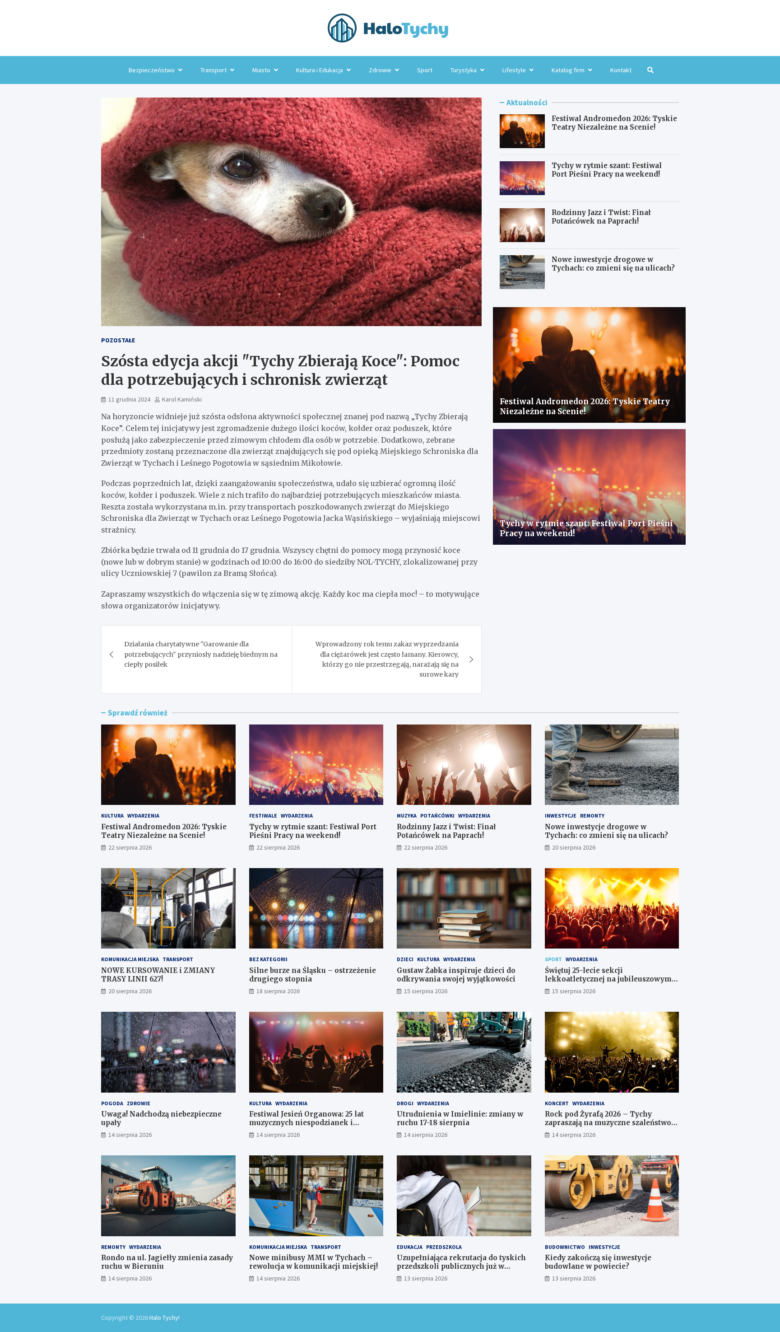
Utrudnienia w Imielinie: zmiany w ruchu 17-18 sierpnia (460, 1118)
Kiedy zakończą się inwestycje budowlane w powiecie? (598, 1262)
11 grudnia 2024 (129, 399)
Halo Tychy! (164, 1317)
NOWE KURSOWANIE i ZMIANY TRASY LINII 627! (158, 975)
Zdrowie (380, 70)
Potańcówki (437, 815)
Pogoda (112, 1103)
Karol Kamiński (182, 399)
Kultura (112, 815)
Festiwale (263, 815)
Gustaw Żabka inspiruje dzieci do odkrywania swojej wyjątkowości (456, 975)
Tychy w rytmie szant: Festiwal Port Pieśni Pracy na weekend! (607, 170)
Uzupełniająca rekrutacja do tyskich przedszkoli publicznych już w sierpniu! (461, 1266)
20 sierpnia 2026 (573, 847)
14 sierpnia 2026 (130, 1135)
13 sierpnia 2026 (425, 1278)
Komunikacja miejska (130, 959)
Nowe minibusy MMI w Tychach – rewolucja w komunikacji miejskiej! (313, 1262)
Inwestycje (560, 815)
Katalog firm (568, 70)
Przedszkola (444, 1246)
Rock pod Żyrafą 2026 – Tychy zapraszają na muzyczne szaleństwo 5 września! (611, 1123)
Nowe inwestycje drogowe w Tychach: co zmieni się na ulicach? (613, 264)
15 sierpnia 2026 (425, 991)
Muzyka (407, 815)
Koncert (557, 1103)
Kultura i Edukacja (319, 70)
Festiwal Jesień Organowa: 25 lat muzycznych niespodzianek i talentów (306, 1123)
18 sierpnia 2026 (278, 991)
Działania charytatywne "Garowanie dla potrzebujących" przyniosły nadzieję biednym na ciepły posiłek (201, 654)
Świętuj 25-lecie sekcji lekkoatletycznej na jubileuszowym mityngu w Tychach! (608, 979)
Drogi (405, 1103)
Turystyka (463, 70)
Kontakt (620, 70)
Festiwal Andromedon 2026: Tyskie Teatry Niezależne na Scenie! (614, 123)
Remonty (592, 815)
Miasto (261, 70)
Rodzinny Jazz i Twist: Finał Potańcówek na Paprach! (601, 217)
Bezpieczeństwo (152, 70)
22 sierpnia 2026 (130, 847)
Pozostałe (118, 340)
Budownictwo (565, 1246)
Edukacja (409, 1246)
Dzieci (405, 959)
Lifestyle (514, 70)
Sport (424, 70)
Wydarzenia (143, 815)
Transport (213, 70)
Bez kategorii (268, 959)
